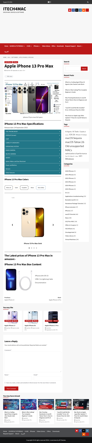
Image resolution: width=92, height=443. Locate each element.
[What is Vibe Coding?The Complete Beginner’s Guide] (29, 404)
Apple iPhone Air (30, 325)
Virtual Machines (70, 239)
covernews (53, 440)
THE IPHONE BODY (12, 131)
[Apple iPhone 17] (12, 317)
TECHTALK (68, 228)
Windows (69, 159)
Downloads (60, 46)
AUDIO (8, 157)
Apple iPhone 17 (9, 325)
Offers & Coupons (70, 225)
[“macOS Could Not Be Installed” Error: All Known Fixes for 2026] (63, 404)
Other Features (10, 172)
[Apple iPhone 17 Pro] (53, 317)
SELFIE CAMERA (11, 154)
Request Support (70, 46)
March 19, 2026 (15, 328)
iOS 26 (72, 134)
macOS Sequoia (73, 138)
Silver (32, 187)
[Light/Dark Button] (49, 2)
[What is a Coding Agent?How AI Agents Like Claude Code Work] (11, 404)
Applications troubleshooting (74, 196)
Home (6, 46)
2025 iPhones (8, 321)
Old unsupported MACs (74, 148)
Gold (16, 187)
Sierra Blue (41, 187)
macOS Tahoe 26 (74, 142)
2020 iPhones (69, 171)
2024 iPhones (69, 185)
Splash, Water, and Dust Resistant (16, 161)
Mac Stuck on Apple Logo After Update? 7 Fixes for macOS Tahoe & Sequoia (76, 118)
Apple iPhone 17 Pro (51, 325)
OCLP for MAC (69, 221)
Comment (8, 350)
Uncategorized (69, 232)
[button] (88, 2)
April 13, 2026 (61, 420)
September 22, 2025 (50, 330)
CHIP (7, 139)
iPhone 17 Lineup (81, 135)
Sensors (8, 169)
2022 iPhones (69, 178)
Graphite (24, 187)
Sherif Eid (8, 70)
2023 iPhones (69, 182)
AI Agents (68, 132)
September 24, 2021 (17, 70)
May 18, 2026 (26, 420)
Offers (53, 46)
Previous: (9, 299)
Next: (55, 299)
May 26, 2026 (9, 422)
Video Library (46, 46)
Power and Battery (11, 165)
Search (66, 61)
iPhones (36, 46)
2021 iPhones (8, 62)
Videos (76, 156)
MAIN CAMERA (10, 150)
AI (66, 192)
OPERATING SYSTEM (12, 146)
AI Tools (75, 131)
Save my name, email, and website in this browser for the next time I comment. (31, 383)
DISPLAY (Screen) (11, 135)
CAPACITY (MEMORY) (12, 143)
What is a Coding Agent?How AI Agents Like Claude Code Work (75, 83)
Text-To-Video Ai (69, 156)
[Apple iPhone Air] (32, 317)
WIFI (80, 156)
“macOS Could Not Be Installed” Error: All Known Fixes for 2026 (75, 109)
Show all (8, 187)
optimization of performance (76, 153)
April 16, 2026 (44, 422)
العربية (6, 52)
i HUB (28, 46)
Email (36, 375)
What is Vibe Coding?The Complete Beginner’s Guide (76, 91)
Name (6, 375)
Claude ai (82, 132)
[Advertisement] (46, 29)
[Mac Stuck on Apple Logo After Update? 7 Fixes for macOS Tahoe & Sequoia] (81, 404)
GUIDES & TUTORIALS (16, 46)
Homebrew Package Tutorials (74, 203)
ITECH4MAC (14, 9)
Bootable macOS (70, 200)
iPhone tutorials (70, 207)
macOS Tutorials (70, 214)
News (67, 218)
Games (66, 135)
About (79, 46)
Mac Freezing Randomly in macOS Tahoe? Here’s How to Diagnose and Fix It (76, 100)
